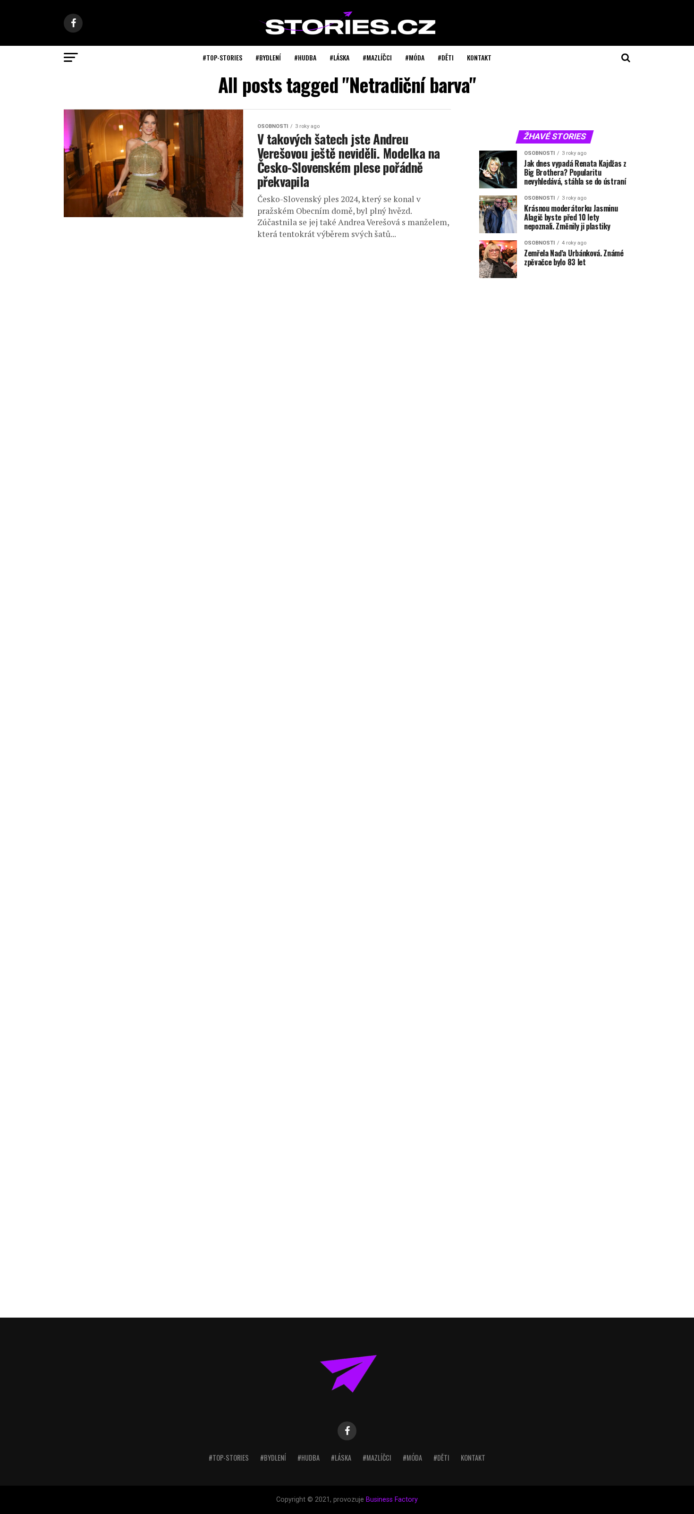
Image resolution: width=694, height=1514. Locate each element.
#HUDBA (305, 57)
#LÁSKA (339, 57)
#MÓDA (414, 57)
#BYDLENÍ (268, 57)
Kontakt (479, 57)
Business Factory (392, 1500)
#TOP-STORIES (222, 57)
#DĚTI (446, 57)
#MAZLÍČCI (377, 57)
